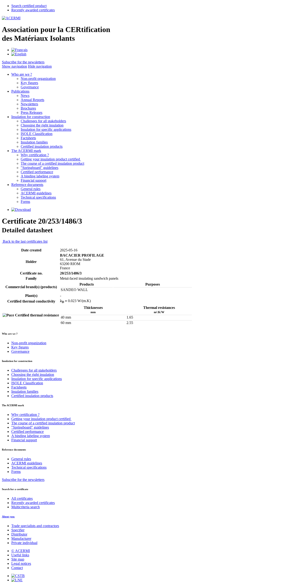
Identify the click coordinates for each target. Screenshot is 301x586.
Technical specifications (38, 197)
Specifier (17, 530)
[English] (18, 54)
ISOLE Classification (36, 134)
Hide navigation (40, 66)
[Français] (19, 50)
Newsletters (29, 104)
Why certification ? (35, 155)
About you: (8, 516)
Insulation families (34, 142)
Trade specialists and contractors (35, 526)
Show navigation (14, 66)
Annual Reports (32, 100)
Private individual (24, 543)
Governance (30, 87)
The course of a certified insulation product (52, 163)
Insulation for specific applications (46, 129)
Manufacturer (21, 539)
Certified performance (37, 172)
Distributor (19, 534)
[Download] (21, 210)
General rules (30, 189)
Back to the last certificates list (25, 241)
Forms (25, 202)
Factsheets (28, 138)
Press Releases (31, 113)
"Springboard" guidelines (39, 168)
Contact (17, 568)
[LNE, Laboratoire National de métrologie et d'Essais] (17, 580)
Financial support (33, 180)
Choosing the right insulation (42, 125)
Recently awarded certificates (33, 503)
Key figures (29, 83)
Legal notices (21, 563)
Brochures (28, 108)
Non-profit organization (38, 79)
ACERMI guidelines (36, 193)
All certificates (22, 498)
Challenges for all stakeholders (43, 121)
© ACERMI (20, 551)
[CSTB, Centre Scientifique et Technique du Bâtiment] (18, 576)
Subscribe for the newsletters (23, 480)
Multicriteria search (25, 507)
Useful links (20, 555)
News (25, 96)
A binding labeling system (40, 176)
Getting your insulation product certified (51, 159)
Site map (17, 559)
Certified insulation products (42, 146)
